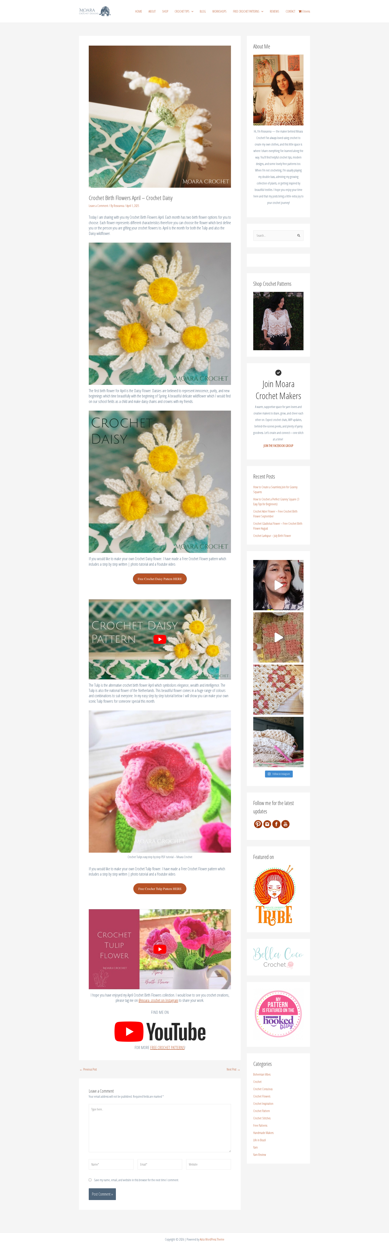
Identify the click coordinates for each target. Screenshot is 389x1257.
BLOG (203, 11)
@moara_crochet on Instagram (158, 1000)
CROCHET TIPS (182, 11)
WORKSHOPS (219, 11)
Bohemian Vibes (261, 1074)
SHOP (165, 11)
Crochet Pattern (261, 1111)
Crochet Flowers (261, 1096)
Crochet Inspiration (263, 1103)
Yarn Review (259, 1154)
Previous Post (88, 1069)
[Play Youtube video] (160, 639)
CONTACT (290, 11)
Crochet (257, 1081)
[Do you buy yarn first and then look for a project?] (278, 585)
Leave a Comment (98, 205)
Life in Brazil (259, 1140)
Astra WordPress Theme (212, 1239)
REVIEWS (274, 11)
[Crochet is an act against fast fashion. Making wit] (278, 742)
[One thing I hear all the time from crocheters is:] (278, 637)
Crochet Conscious (263, 1089)
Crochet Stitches (261, 1118)
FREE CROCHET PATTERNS (246, 11)
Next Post (233, 1069)
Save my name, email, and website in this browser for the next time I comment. (136, 1180)
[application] (191, 11)
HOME (138, 11)
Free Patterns (260, 1125)
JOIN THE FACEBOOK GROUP (278, 445)
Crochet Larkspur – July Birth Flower (272, 535)
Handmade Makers (263, 1133)
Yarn (255, 1147)
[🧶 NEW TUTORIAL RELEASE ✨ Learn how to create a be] (278, 690)
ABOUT (152, 11)
